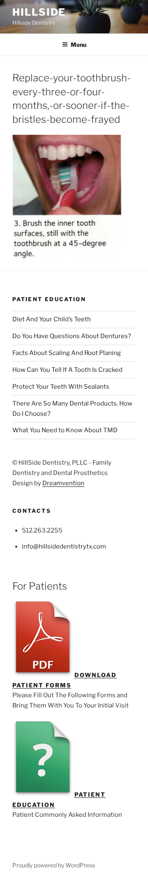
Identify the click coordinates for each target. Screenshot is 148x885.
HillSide (39, 12)
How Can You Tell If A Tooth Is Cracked (67, 369)
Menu (78, 44)
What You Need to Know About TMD (65, 430)
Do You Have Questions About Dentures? (71, 336)
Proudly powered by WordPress (53, 865)
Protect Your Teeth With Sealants (60, 386)
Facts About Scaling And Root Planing (66, 353)
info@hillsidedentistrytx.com (64, 546)
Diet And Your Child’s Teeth (51, 319)
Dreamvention (63, 483)
